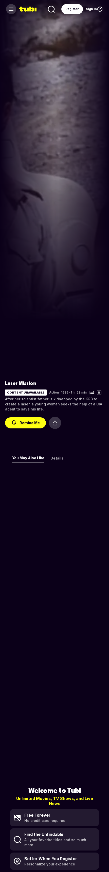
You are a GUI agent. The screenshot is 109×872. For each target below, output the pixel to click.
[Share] (55, 423)
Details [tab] (57, 458)
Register (72, 9)
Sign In (91, 9)
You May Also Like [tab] (28, 458)
